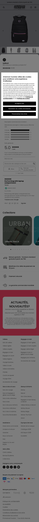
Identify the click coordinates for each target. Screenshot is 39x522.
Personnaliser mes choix (19, 114)
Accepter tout (19, 103)
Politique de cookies (23, 98)
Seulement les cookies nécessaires (19, 108)
